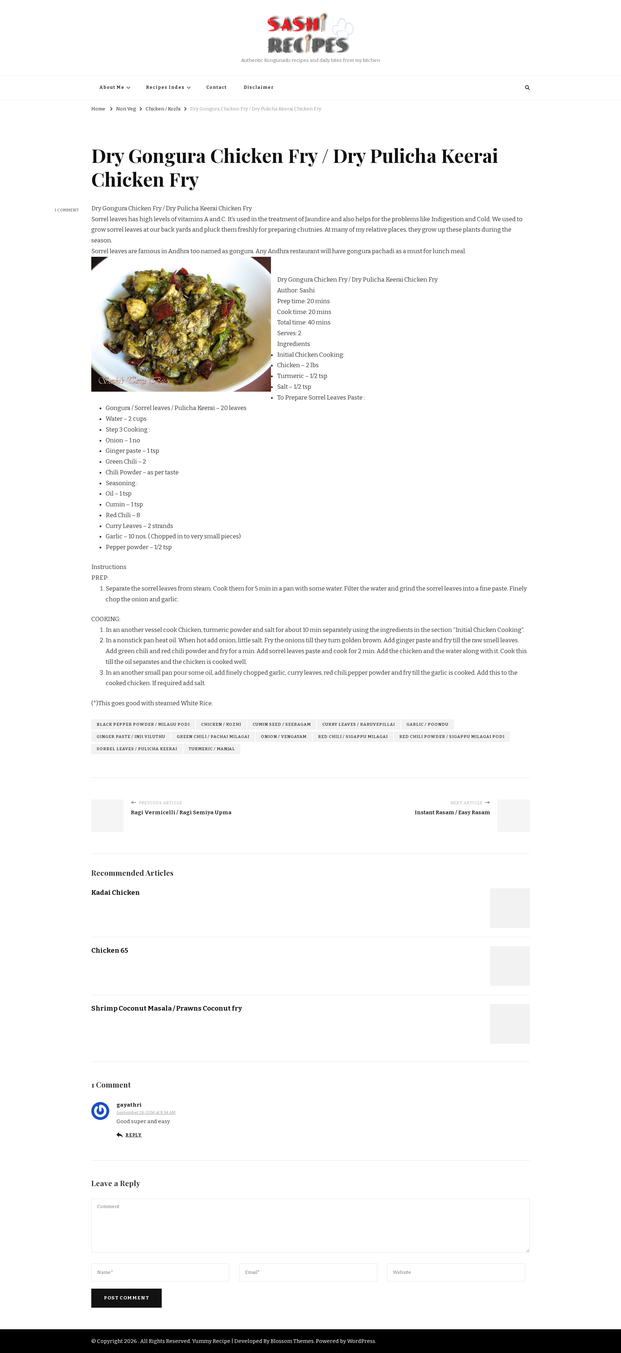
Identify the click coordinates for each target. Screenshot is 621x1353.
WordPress (361, 1341)
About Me (111, 87)
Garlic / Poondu (427, 724)
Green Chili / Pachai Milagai (213, 736)
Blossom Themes (292, 1341)
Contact (216, 87)
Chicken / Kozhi (221, 724)
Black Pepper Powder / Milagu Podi (143, 724)
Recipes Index (165, 87)
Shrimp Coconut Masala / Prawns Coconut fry (166, 1008)
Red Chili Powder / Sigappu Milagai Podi (452, 736)
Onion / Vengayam (284, 736)
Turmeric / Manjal (212, 748)
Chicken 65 (109, 950)
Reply (133, 1135)
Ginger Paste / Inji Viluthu (131, 736)
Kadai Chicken (115, 892)
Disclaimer (259, 87)
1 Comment (67, 210)
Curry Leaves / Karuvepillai (358, 724)
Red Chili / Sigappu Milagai (353, 736)
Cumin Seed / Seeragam (282, 724)
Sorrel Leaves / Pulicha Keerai (137, 748)
